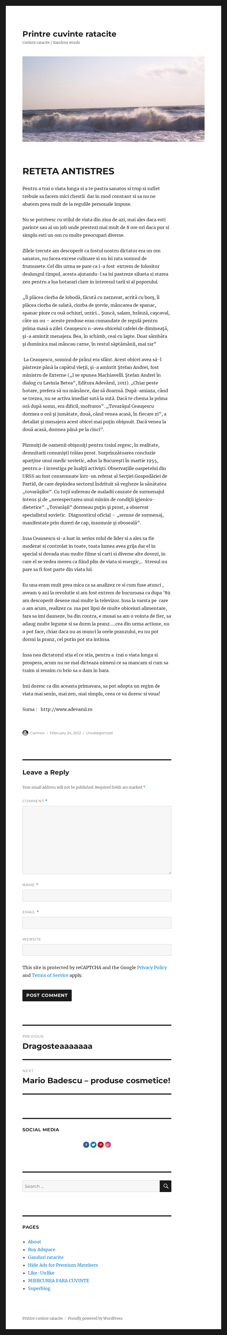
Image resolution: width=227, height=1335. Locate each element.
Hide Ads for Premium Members (63, 1265)
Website (31, 939)
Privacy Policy (152, 967)
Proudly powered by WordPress (95, 1318)
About (34, 1242)
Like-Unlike (41, 1273)
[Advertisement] (98, 726)
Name (30, 885)
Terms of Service (50, 975)
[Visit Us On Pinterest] (100, 1144)
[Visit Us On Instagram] (107, 1144)
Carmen (37, 733)
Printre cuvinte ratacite (69, 34)
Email (30, 912)
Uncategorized (99, 733)
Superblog (39, 1288)
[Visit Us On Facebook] (86, 1144)
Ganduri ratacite (46, 1257)
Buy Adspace (41, 1249)
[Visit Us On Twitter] (93, 1144)
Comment (35, 801)
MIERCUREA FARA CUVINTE (58, 1280)
